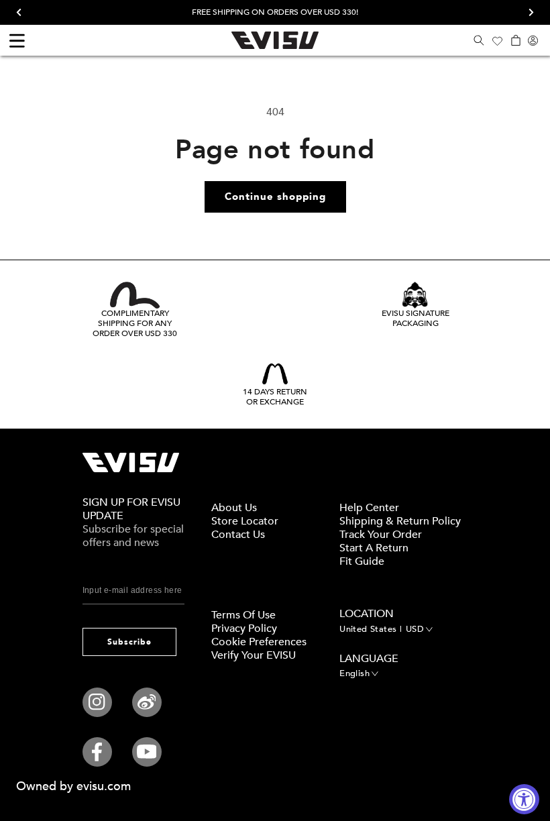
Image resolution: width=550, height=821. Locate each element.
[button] (479, 41)
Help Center (369, 507)
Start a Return (373, 548)
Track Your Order (380, 534)
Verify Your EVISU (253, 655)
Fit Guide (361, 561)
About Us (234, 507)
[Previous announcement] (23, 12)
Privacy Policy (244, 628)
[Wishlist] (497, 40)
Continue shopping (275, 196)
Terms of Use (243, 615)
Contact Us (238, 534)
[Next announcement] (526, 12)
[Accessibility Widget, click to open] (524, 799)
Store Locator (244, 521)
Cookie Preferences (259, 642)
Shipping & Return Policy (400, 521)
